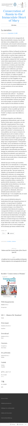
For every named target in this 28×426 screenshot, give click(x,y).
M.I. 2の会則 (4, 374)
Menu (14, 25)
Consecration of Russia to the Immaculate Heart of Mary (14, 15)
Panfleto (3, 328)
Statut (2, 318)
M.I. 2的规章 (4, 384)
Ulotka (2, 357)
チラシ (2, 376)
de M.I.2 (6, 304)
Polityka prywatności (6, 403)
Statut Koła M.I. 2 (5, 355)
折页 (2, 387)
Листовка (3, 347)
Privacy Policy (4, 398)
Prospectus (4, 307)
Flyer (2, 338)
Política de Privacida (6, 413)
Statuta (2, 365)
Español (9, 241)
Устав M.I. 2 (4, 346)
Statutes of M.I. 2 (5, 336)
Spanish (14, 241)
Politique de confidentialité (7, 408)
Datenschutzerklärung (6, 418)
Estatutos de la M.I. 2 (6, 325)
